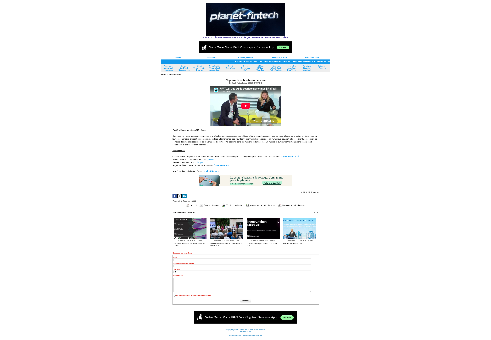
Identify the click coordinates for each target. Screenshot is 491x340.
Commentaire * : (179, 275)
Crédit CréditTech (230, 67)
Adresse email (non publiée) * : (184, 263)
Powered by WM (245, 331)
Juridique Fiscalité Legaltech (307, 68)
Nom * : (176, 257)
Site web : (176, 269)
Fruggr (200, 162)
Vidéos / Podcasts (175, 74)
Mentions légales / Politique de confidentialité (245, 335)
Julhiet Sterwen (211, 171)
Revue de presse (279, 57)
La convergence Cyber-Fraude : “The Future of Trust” (263, 244)
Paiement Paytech (322, 67)
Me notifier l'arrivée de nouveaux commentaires (193, 296)
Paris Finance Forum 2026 (292, 244)
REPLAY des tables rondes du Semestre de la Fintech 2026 (226, 244)
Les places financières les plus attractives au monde (189, 244)
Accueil (178, 57)
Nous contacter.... (313, 57)
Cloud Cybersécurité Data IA (199, 68)
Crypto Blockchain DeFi (245, 68)
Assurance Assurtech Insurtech (168, 68)
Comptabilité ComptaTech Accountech (214, 68)
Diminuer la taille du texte (293, 205)
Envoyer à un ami (211, 205)
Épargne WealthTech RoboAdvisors (276, 68)
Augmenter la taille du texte (262, 205)
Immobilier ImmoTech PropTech (291, 68)
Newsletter (212, 57)
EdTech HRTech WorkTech (260, 68)
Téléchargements (245, 57)
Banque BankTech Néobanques (184, 68)
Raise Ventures (221, 165)
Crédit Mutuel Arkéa (290, 156)
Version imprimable (234, 205)
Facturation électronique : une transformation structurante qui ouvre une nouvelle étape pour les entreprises (267, 61)
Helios (211, 159)
